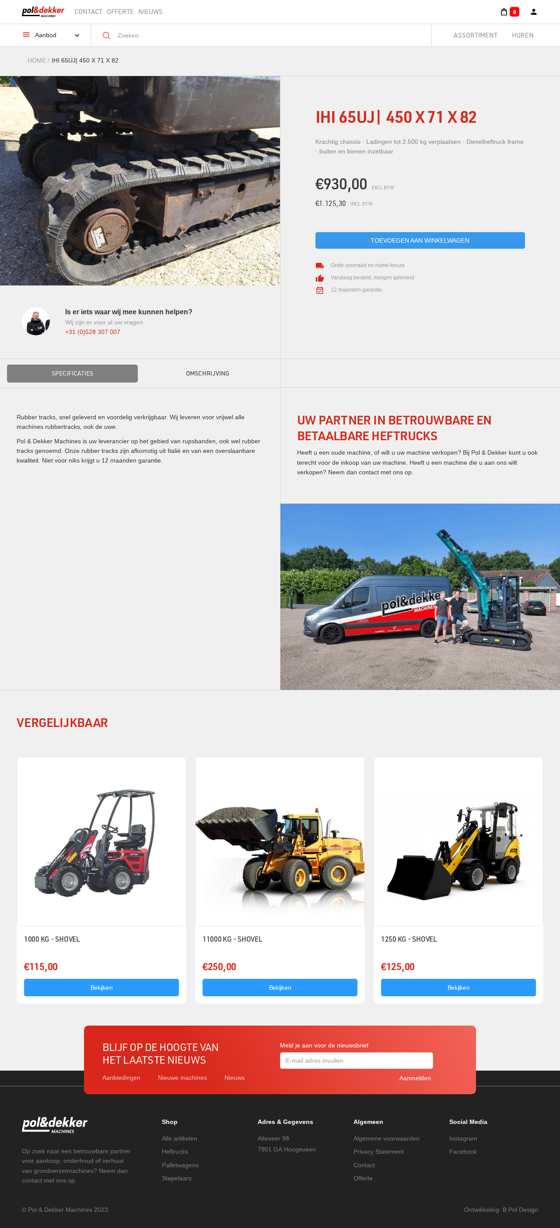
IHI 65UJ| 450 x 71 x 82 (85, 60)
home (37, 60)
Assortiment (475, 35)
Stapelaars (177, 1178)
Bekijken (102, 987)
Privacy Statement (379, 1151)
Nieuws (150, 11)
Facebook (463, 1151)
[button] (509, 11)
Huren (523, 35)
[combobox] (267, 35)
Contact (88, 11)
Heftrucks (175, 1151)
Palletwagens (180, 1165)
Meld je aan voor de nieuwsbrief (324, 1045)
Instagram (463, 1138)
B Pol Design (520, 1209)
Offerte (120, 11)
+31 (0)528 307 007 (92, 331)
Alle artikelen (179, 1138)
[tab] (72, 373)
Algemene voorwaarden (387, 1138)
